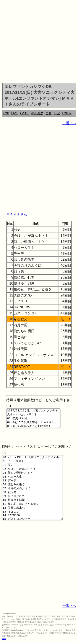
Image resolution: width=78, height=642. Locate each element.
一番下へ (69, 123)
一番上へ (69, 606)
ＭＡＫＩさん (16, 214)
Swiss (4, 639)
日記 (57, 113)
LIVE (14, 113)
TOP (6, 113)
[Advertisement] (39, 42)
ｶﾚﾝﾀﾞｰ (24, 113)
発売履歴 (37, 113)
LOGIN (67, 113)
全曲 (49, 113)
